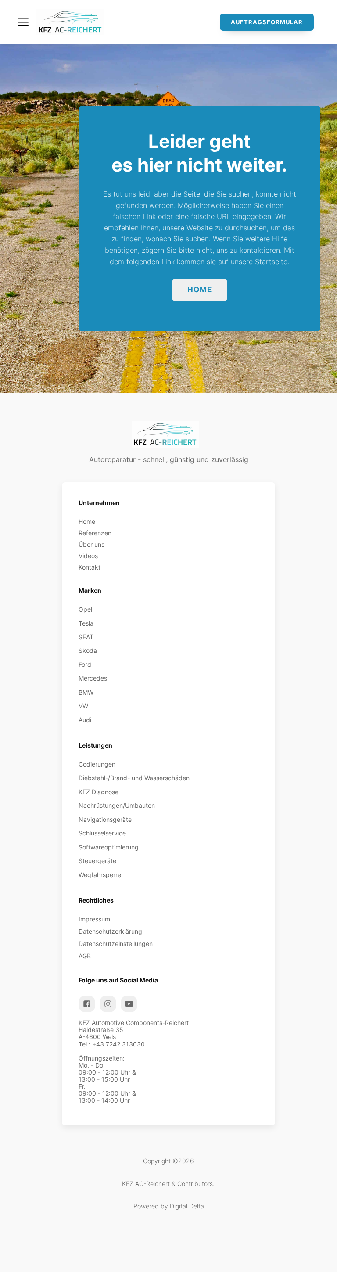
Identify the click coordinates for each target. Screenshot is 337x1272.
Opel (85, 609)
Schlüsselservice (102, 833)
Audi (85, 720)
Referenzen (95, 533)
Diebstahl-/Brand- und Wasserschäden (134, 777)
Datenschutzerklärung (110, 931)
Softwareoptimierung (109, 847)
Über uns (91, 544)
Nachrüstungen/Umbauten (117, 805)
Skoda (88, 650)
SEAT (86, 637)
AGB (85, 956)
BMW (86, 692)
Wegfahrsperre (100, 874)
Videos (88, 555)
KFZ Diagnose (98, 791)
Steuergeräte (97, 860)
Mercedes (93, 678)
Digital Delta (187, 1206)
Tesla (86, 623)
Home (199, 289)
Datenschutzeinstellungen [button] (116, 943)
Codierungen (97, 764)
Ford (85, 664)
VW (83, 705)
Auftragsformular (267, 21)
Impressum (94, 919)
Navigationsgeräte (105, 819)
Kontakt (89, 567)
